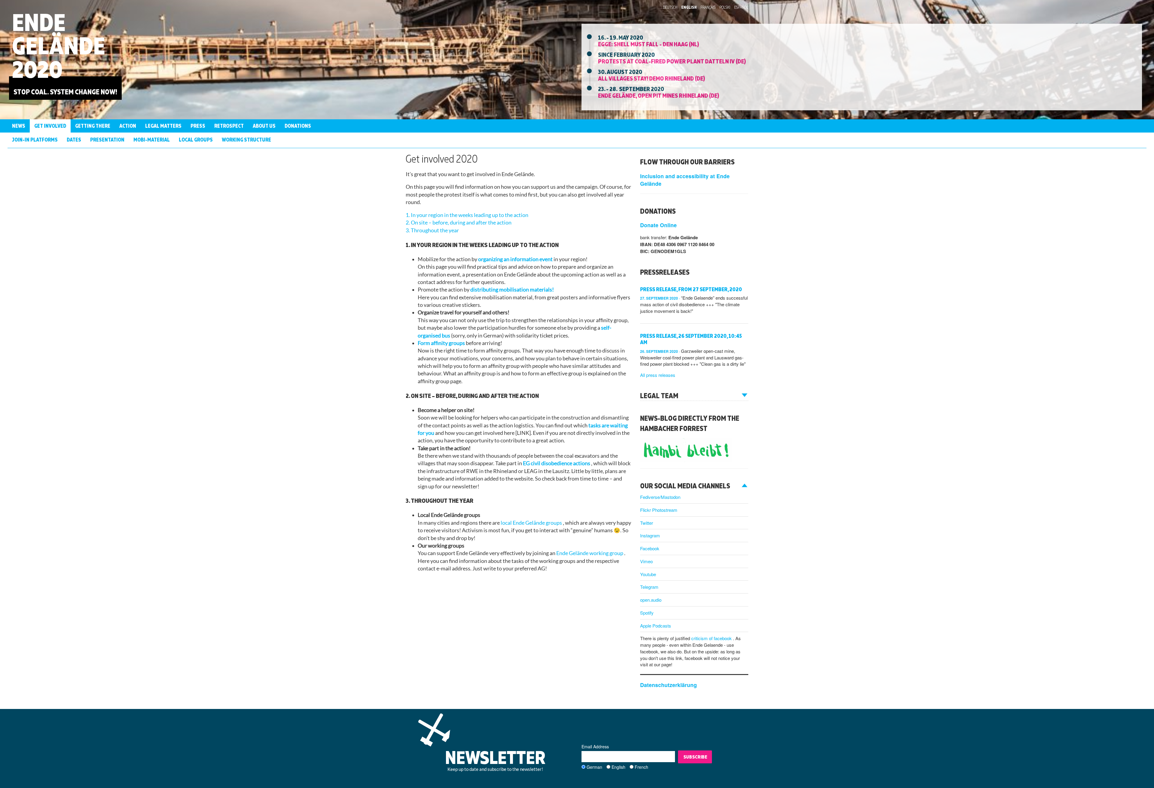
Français (708, 7)
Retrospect (229, 126)
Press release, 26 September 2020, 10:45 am (691, 339)
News (18, 126)
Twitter (646, 523)
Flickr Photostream (658, 510)
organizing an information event (516, 259)
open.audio (650, 600)
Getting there (92, 126)
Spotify (647, 612)
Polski (724, 7)
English (689, 7)
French (641, 767)
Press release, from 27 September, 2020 (691, 289)
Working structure (246, 139)
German (594, 767)
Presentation (107, 139)
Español (741, 7)
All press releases (657, 375)
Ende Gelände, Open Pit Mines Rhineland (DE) (658, 95)
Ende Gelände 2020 (58, 45)
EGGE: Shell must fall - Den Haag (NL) (648, 43)
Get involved (50, 126)
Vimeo (646, 561)
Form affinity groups (442, 343)
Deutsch (670, 7)
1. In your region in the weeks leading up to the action (467, 215)
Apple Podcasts (655, 625)
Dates (74, 139)
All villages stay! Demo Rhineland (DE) (651, 78)
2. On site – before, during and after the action (458, 222)
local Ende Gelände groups (532, 523)
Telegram (649, 587)
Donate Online (658, 225)
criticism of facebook (712, 638)
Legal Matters (163, 126)
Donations (298, 126)
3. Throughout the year (432, 230)
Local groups (196, 139)
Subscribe (695, 757)
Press (198, 126)
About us (264, 126)
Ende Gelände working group (590, 553)
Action (127, 126)
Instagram (650, 535)
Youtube (648, 574)
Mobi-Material (151, 139)
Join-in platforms (35, 139)
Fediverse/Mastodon (660, 497)
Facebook (649, 548)
